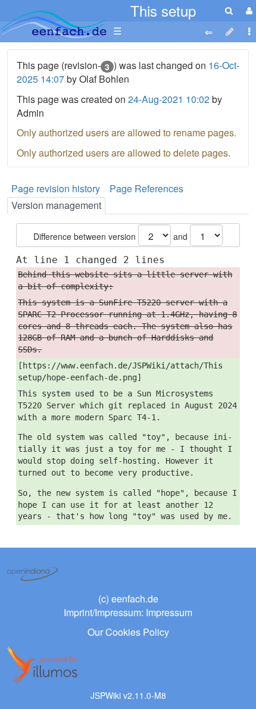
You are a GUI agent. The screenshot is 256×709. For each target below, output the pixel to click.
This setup (163, 10)
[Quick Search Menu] (228, 10)
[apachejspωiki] (53, 21)
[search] (228, 10)
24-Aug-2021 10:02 (169, 99)
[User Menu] (247, 10)
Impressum (169, 612)
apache (53, 24)
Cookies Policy (137, 632)
